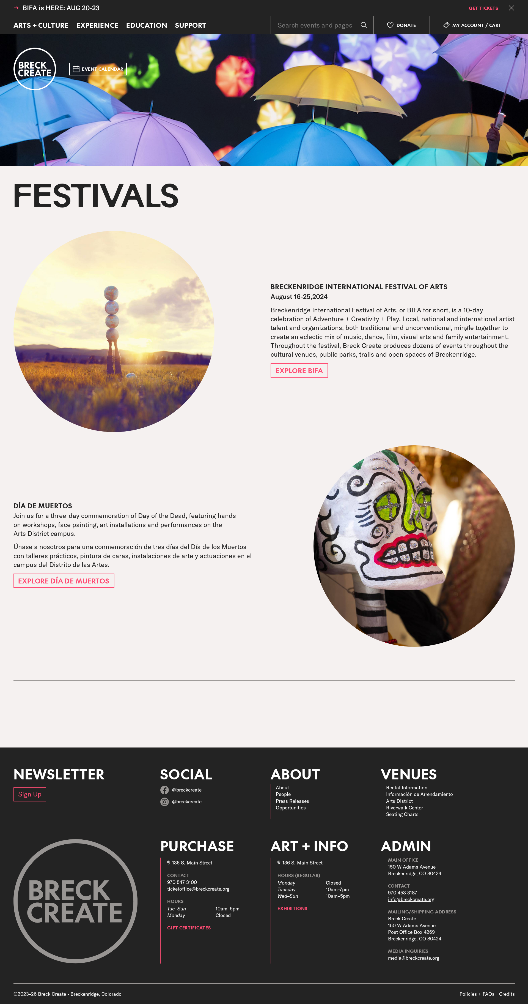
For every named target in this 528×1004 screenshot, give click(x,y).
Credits (507, 994)
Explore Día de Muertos (63, 580)
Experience (97, 25)
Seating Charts (402, 814)
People (283, 794)
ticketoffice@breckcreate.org (198, 889)
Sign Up (30, 794)
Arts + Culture (41, 25)
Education (146, 25)
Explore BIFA (299, 370)
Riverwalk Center (404, 807)
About (282, 787)
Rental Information (406, 787)
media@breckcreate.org (413, 958)
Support (191, 25)
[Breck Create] (34, 69)
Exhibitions (292, 908)
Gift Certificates (189, 927)
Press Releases (292, 801)
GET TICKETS (483, 8)
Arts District (399, 801)
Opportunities (291, 807)
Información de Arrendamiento (419, 794)
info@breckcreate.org (411, 899)
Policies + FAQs (477, 994)
